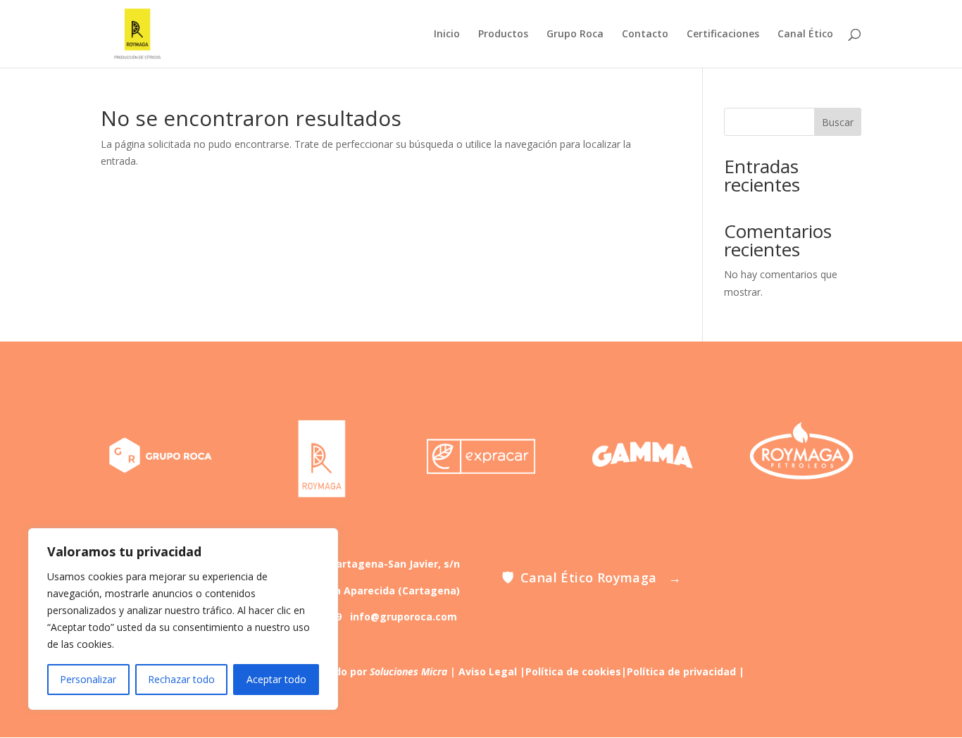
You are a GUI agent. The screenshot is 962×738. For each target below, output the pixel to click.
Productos (503, 34)
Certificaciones (723, 34)
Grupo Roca (575, 34)
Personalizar (88, 679)
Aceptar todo (276, 679)
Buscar (838, 122)
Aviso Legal (487, 671)
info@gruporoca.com (403, 616)
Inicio (447, 34)
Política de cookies (573, 671)
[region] (183, 619)
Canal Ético (805, 34)
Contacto (645, 34)
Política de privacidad (681, 671)
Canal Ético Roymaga (591, 578)
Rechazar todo (181, 679)
